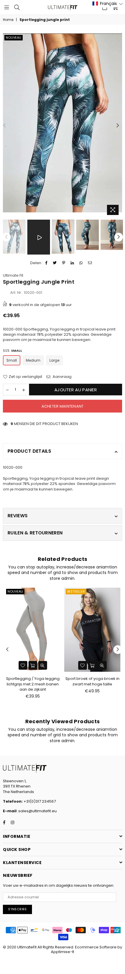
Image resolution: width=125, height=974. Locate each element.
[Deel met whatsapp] (81, 263)
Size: (12, 351)
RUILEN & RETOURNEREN (35, 532)
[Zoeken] (17, 7)
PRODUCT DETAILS (29, 451)
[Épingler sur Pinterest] (64, 263)
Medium (33, 360)
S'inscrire (17, 909)
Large (54, 360)
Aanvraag (62, 376)
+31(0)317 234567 (39, 801)
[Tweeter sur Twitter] (54, 263)
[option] (62, 122)
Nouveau (13, 37)
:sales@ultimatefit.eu (37, 811)
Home (8, 19)
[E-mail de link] (90, 263)
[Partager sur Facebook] (46, 263)
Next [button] (117, 125)
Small (11, 360)
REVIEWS (18, 515)
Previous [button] (4, 125)
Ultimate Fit (13, 275)
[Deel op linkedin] (72, 263)
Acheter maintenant (63, 406)
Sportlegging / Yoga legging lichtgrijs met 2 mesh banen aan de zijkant (33, 684)
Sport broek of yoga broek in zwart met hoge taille (92, 681)
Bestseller (76, 591)
